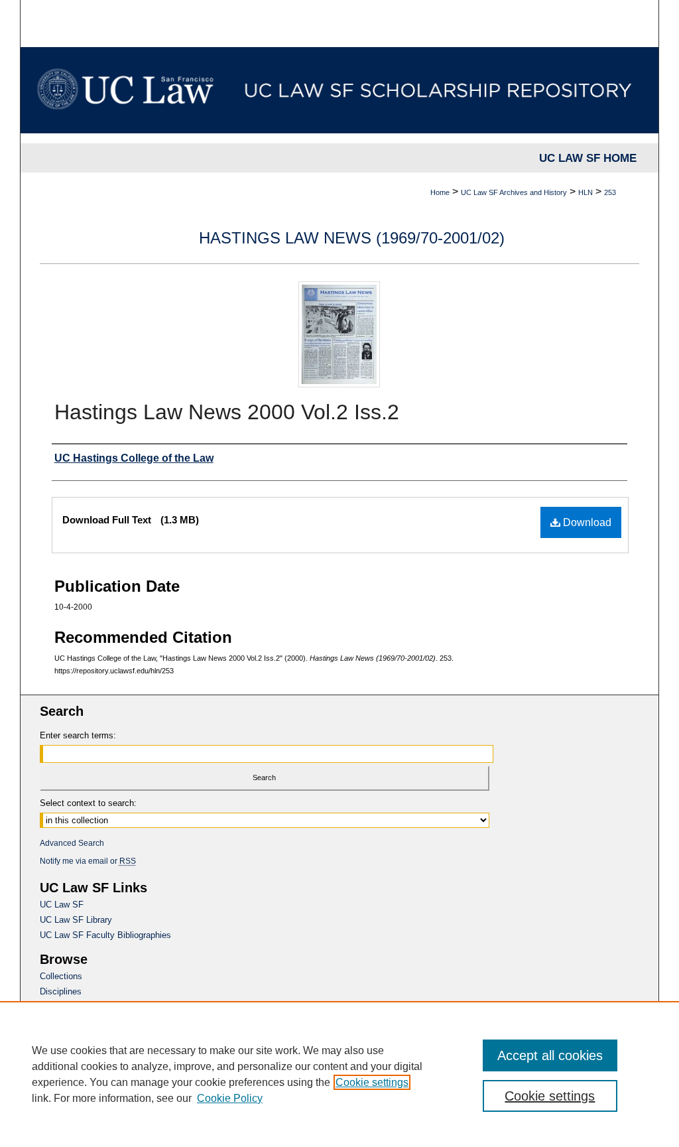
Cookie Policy (230, 1098)
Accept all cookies (550, 1055)
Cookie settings (372, 1082)
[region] (339, 1074)
